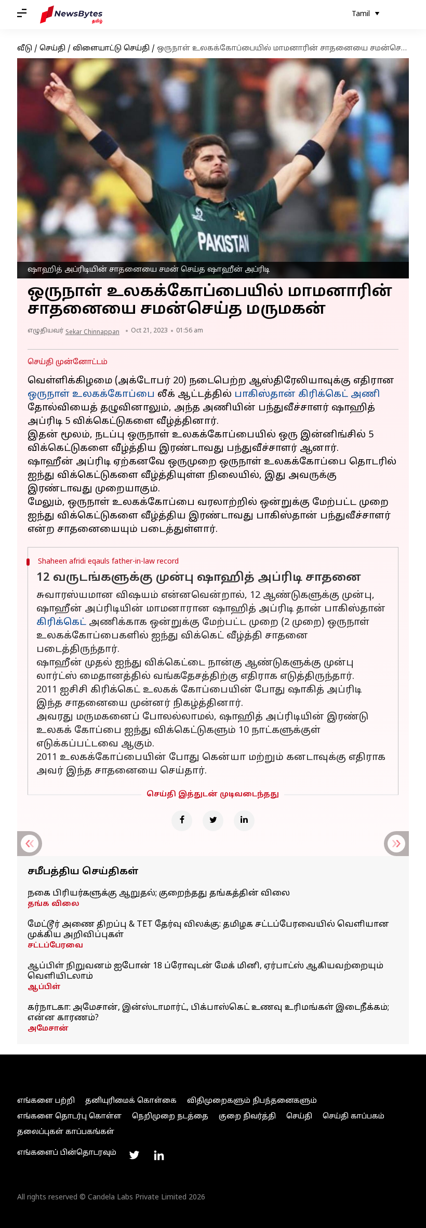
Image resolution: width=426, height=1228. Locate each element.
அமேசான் (48, 1028)
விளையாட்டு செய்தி (111, 48)
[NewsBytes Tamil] (71, 14)
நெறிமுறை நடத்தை (170, 1116)
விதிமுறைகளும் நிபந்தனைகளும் (252, 1101)
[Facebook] (181, 820)
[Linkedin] (244, 820)
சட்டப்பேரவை (55, 945)
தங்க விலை (53, 904)
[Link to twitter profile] (134, 1155)
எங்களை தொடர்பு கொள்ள (69, 1116)
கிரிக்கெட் (61, 623)
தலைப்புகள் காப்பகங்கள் (65, 1132)
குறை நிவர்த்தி (247, 1116)
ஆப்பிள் (44, 987)
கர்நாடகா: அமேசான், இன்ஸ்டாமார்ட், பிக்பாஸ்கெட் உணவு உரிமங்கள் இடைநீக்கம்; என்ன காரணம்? (208, 1013)
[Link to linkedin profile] (159, 1155)
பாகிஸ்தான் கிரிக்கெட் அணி (307, 395)
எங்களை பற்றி (46, 1101)
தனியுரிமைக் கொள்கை (131, 1101)
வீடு (24, 48)
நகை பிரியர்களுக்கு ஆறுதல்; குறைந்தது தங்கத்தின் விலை (159, 893)
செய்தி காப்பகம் (353, 1116)
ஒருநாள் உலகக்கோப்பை (91, 395)
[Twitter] (213, 820)
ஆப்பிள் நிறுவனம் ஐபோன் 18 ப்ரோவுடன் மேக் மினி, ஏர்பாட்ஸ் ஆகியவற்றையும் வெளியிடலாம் (205, 971)
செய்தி (52, 48)
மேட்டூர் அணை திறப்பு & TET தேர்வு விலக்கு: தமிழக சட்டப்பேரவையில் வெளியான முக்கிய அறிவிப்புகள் (208, 929)
